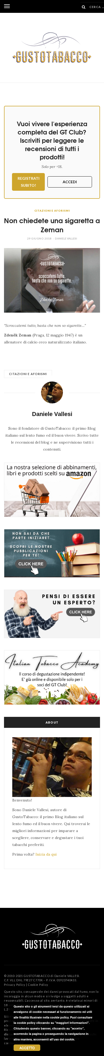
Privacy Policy (14, 984)
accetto (27, 1047)
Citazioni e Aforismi (52, 210)
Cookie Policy (38, 984)
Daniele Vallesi (66, 238)
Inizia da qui (46, 854)
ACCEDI (70, 181)
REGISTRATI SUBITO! (28, 182)
